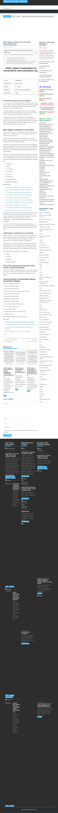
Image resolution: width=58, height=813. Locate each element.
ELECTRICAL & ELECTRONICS (46, 196)
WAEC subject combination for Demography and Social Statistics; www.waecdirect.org (32, 357)
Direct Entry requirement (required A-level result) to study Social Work (21, 61)
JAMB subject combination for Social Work (17, 60)
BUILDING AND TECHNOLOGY (46, 199)
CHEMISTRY (42, 168)
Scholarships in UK (43, 354)
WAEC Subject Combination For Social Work (17, 58)
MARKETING (42, 163)
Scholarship (42, 347)
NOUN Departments (44, 319)
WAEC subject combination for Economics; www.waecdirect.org (20, 357)
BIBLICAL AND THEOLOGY (45, 133)
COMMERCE (42, 167)
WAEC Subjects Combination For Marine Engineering (18, 207)
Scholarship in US (43, 352)
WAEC (5, 334)
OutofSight (42, 332)
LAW (40, 177)
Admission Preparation (44, 212)
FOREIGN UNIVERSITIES (45, 250)
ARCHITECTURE (43, 136)
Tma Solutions (42, 374)
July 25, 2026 (16, 480)
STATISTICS (42, 197)
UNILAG (41, 391)
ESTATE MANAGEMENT (45, 182)
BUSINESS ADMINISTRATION (46, 129)
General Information (44, 255)
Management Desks (44, 298)
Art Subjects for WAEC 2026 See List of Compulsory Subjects (21, 324)
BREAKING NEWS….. (44, 222)
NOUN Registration (44, 327)
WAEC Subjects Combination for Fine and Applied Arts (19, 200)
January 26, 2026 (25, 450)
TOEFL (41, 376)
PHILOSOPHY (42, 192)
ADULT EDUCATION (44, 138)
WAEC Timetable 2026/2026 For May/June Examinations (20, 322)
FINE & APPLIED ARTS (44, 175)
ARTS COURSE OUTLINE (45, 219)
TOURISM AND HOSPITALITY (46, 165)
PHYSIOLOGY (42, 194)
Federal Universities (44, 247)
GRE (40, 267)
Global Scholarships (44, 262)
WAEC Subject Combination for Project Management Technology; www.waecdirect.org (9, 357)
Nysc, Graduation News (45, 329)
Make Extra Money (43, 295)
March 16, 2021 (25, 630)
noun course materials (44, 312)
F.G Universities (43, 245)
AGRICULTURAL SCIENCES (45, 140)
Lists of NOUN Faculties (45, 293)
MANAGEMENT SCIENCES (45, 148)
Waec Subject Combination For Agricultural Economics (19, 210)
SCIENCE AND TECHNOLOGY (46, 153)
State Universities (43, 367)
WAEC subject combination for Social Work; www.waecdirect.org (19, 54)
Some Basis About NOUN (45, 365)
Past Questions (43, 337)
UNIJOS (41, 389)
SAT (40, 344)
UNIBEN (41, 386)
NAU (40, 304)
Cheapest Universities (44, 226)
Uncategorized (43, 384)
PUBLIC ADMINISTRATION (45, 189)
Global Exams (42, 260)
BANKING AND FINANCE (45, 128)
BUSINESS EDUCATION (45, 131)
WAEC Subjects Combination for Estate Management (19, 192)
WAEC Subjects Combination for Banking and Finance (18, 194)
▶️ (40, 94)
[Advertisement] (29, 28)
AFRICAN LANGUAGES (44, 126)
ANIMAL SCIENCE (43, 134)
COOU (40, 233)
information (20, 117)
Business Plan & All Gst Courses (47, 224)
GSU (40, 270)
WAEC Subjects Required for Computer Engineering (18, 187)
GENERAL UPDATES (44, 257)
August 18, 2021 (25, 509)
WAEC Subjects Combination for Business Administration (19, 189)
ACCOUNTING (42, 123)
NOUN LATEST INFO (44, 324)
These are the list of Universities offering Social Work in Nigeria (20, 63)
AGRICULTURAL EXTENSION (46, 141)
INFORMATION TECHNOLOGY (46, 204)
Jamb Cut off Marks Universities (47, 285)
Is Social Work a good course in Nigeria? (16, 57)
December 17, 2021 (26, 485)
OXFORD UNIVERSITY (44, 334)
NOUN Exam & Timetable (45, 322)
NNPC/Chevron (43, 309)
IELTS (40, 272)
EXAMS (41, 240)
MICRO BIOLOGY (43, 187)
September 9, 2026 (42, 577)
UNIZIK (41, 396)
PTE (40, 342)
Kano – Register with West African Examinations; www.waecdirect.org (30, 340)
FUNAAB (41, 252)
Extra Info (41, 242)
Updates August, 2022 (44, 399)
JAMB (40, 275)
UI (39, 381)
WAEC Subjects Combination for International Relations (19, 202)
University (41, 394)
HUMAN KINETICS (43, 184)
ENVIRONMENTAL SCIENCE (46, 180)
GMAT (40, 265)
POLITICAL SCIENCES (44, 151)
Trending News (43, 379)
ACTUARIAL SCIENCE (44, 143)
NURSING (41, 170)
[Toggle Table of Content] (35, 52)
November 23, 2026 (8, 364)
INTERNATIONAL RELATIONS (46, 185)
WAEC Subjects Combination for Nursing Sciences (18, 197)
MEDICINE (41, 191)
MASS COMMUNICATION (45, 150)
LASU (40, 288)
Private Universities (44, 339)
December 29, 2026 (10, 450)
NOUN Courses (43, 317)
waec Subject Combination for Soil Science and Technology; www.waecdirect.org (11, 340)
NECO (40, 307)
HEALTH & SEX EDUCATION (46, 201)
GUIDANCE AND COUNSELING (46, 155)
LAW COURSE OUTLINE (45, 290)
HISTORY (41, 202)
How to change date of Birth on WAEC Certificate (18, 331)
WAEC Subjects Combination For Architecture (17, 205)
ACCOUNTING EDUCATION (46, 124)
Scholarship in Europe (44, 349)
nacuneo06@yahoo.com (11, 452)
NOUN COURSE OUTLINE (45, 314)
